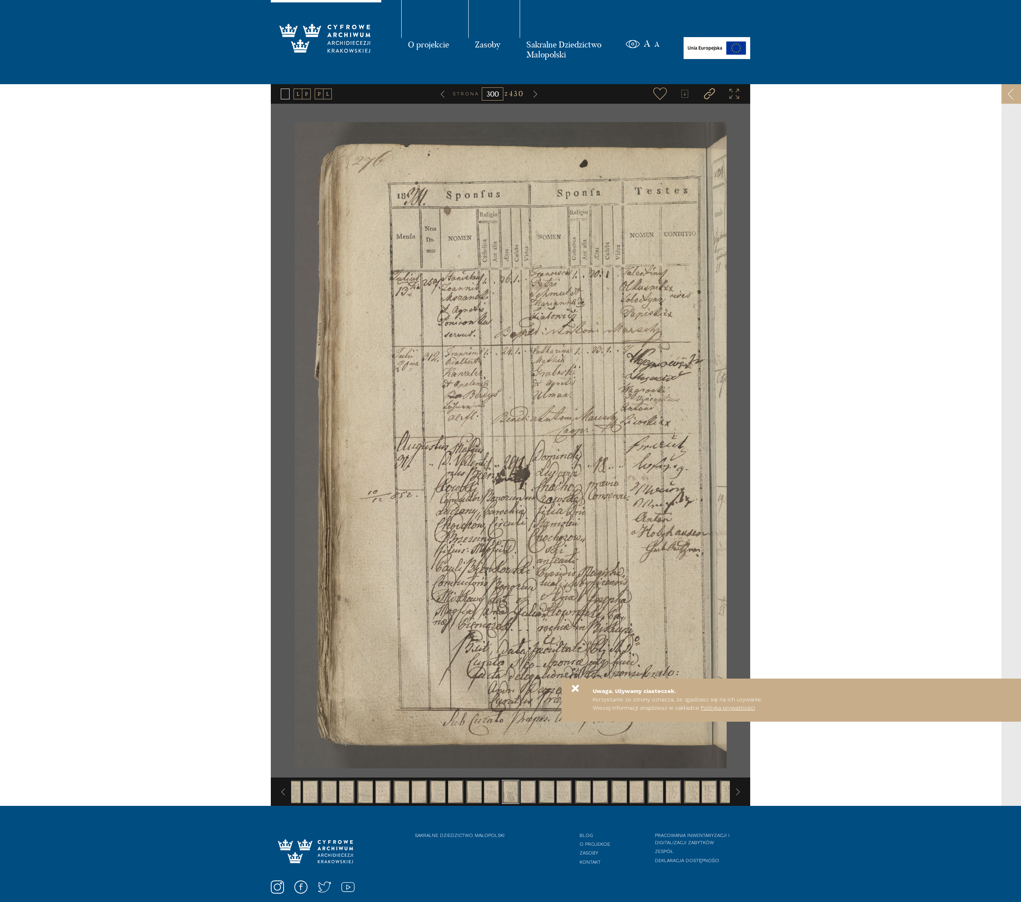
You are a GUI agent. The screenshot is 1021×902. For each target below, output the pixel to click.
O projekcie (428, 44)
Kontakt (590, 862)
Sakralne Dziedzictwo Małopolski (563, 49)
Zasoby (488, 44)
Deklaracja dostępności (687, 860)
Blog (586, 835)
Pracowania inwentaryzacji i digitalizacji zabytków (692, 839)
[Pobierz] (685, 94)
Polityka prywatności (728, 708)
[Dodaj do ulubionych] (660, 94)
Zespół (664, 851)
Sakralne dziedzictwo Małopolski (460, 835)
